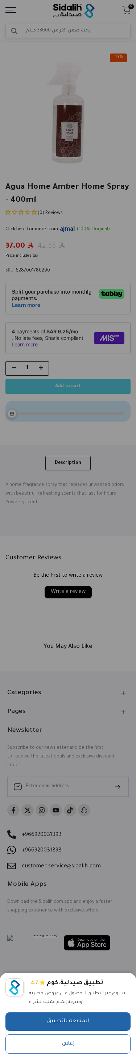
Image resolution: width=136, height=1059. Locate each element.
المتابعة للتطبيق (68, 1021)
